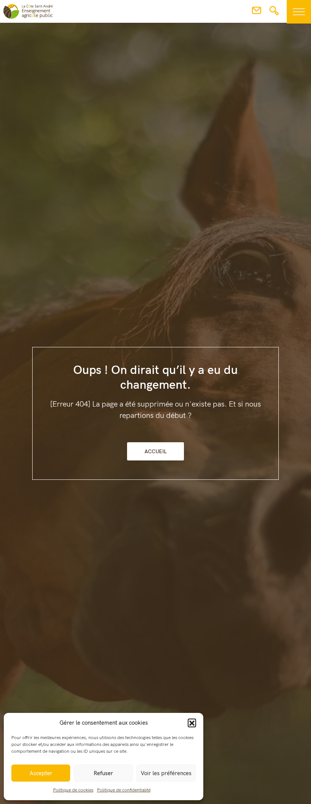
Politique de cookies (73, 790)
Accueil (155, 451)
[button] (192, 723)
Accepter (41, 773)
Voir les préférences (166, 773)
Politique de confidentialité (124, 790)
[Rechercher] (274, 13)
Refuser (103, 773)
